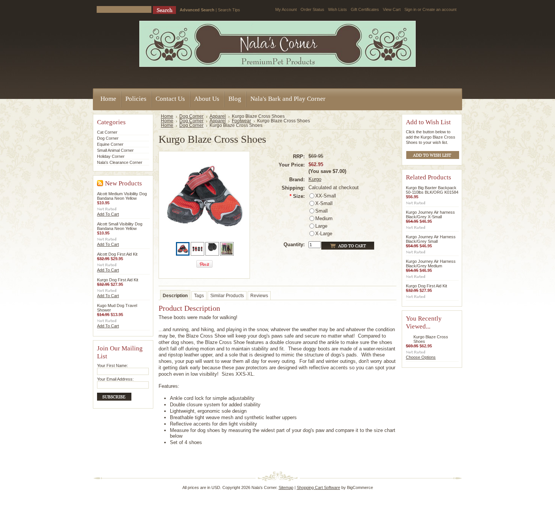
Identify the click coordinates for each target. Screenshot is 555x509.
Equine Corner (110, 144)
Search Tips (229, 10)
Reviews (259, 295)
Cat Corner (107, 132)
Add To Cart (108, 214)
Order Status (312, 9)
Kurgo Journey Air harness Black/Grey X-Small (430, 214)
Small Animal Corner (115, 150)
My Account (286, 9)
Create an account (439, 9)
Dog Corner (108, 138)
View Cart (392, 9)
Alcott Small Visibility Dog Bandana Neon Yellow (119, 226)
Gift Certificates (365, 9)
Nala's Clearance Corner (119, 162)
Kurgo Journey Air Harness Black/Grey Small (431, 239)
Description (175, 295)
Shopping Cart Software (318, 487)
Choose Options (421, 357)
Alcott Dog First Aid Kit (117, 254)
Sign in (410, 9)
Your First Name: (112, 365)
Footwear (241, 121)
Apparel (218, 116)
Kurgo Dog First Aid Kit (117, 280)
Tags (199, 295)
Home (167, 116)
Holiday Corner (111, 156)
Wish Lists (337, 9)
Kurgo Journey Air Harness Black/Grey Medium (431, 263)
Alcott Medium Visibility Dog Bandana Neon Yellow (122, 196)
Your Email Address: (115, 379)
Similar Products (227, 295)
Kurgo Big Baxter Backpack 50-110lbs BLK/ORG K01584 (432, 189)
